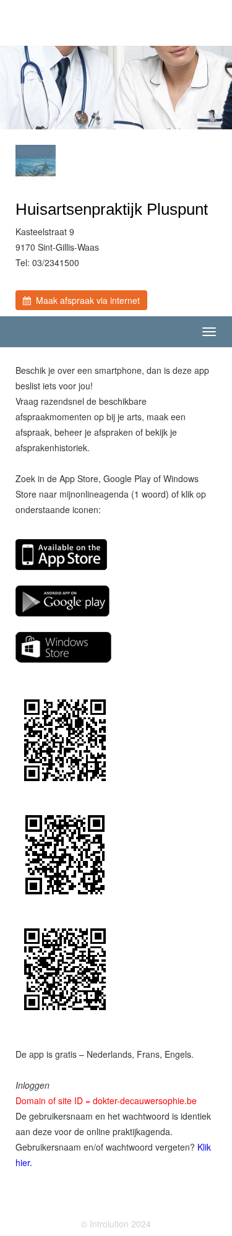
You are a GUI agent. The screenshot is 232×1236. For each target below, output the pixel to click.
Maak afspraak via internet (85, 300)
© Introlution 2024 (116, 1223)
